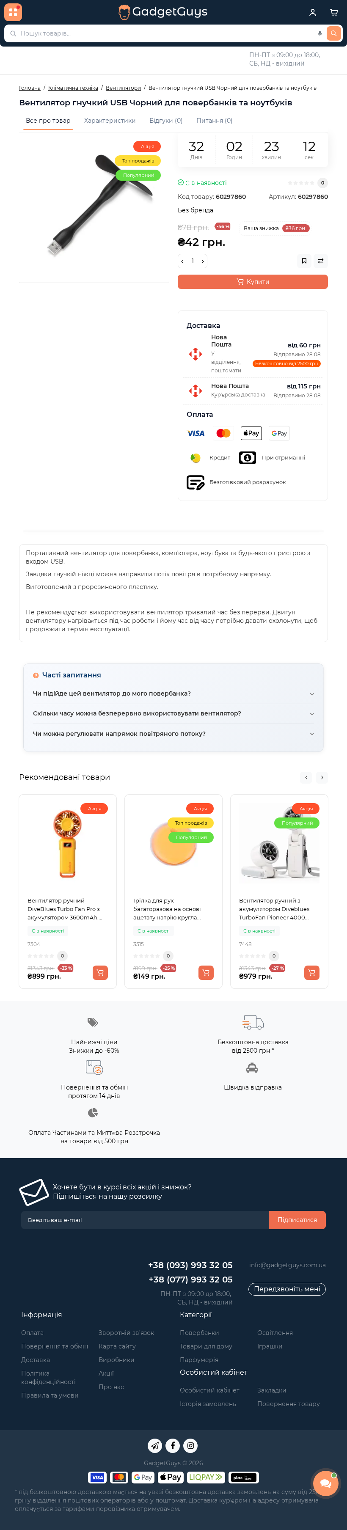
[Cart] (334, 12)
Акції (106, 1373)
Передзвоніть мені (287, 1289)
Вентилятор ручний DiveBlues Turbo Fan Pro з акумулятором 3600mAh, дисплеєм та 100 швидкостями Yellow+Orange (64, 909)
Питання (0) (214, 120)
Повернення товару (288, 1404)
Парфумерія (199, 1360)
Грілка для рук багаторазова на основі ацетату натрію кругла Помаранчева (167, 909)
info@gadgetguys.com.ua (287, 1265)
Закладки (271, 1390)
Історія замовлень (208, 1404)
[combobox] (173, 33)
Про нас (111, 1387)
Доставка (35, 1360)
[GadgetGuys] (162, 12)
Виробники (117, 1360)
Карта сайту (117, 1346)
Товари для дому (206, 1346)
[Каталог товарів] (13, 12)
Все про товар (48, 120)
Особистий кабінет (210, 1390)
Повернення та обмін (54, 1346)
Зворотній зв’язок (126, 1333)
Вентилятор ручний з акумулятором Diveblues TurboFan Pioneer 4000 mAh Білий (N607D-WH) (274, 909)
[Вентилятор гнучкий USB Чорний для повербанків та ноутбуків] (94, 207)
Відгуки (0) (166, 120)
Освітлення (275, 1333)
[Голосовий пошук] (320, 33)
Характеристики (110, 120)
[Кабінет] (313, 12)
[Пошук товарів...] (334, 33)
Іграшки (270, 1346)
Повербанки (199, 1333)
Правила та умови (50, 1395)
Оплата (32, 1333)
